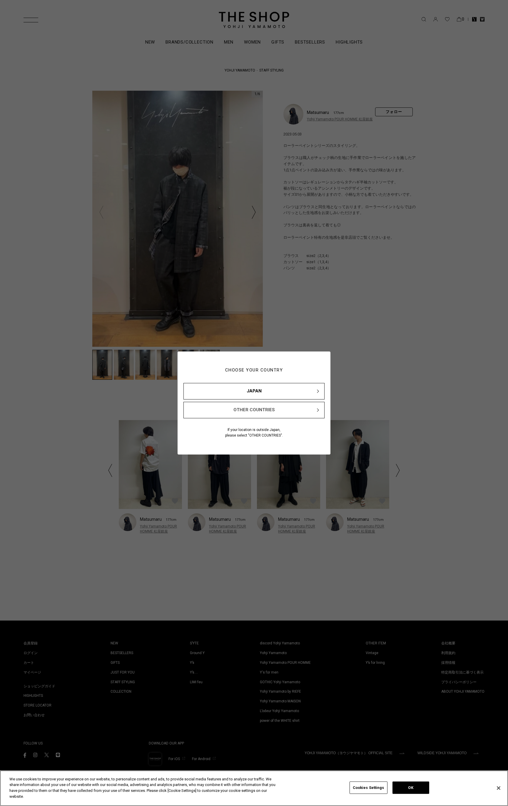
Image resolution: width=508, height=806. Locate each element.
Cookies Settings (368, 787)
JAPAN (254, 391)
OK (410, 787)
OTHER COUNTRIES (254, 409)
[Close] (498, 788)
